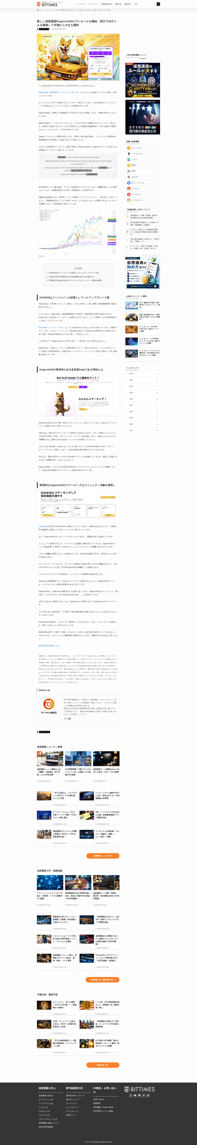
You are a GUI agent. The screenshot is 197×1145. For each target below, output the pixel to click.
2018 (131, 424)
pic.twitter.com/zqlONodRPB (81, 171)
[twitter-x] (65, 718)
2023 (131, 392)
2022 (131, 399)
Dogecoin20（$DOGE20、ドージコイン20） (57, 92)
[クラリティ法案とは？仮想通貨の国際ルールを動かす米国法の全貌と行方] (142, 97)
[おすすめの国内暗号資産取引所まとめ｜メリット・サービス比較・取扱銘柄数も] (142, 134)
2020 (131, 411)
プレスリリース (44, 29)
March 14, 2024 (92, 174)
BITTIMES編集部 (49, 712)
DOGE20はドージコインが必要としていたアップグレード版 (74, 273)
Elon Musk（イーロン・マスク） (52, 327)
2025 (131, 380)
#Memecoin (103, 168)
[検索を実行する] (158, 4)
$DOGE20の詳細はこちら (49, 646)
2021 (131, 405)
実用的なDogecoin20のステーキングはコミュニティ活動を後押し (76, 280)
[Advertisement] (143, 33)
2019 (131, 418)
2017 (131, 430)
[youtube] (69, 718)
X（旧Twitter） (108, 632)
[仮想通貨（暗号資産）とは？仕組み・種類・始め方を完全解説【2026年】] (142, 289)
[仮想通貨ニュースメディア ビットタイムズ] (47, 4)
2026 (131, 373)
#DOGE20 (62, 157)
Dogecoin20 (44, 526)
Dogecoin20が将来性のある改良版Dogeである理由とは (72, 277)
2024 (131, 386)
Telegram (42, 635)
